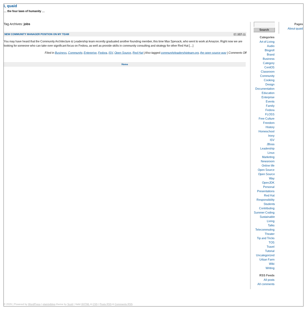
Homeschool (266, 131)
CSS (95, 304)
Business (61, 52)
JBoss (270, 144)
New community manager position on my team (36, 34)
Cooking (269, 80)
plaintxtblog (49, 304)
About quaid (295, 28)
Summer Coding (264, 212)
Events (270, 101)
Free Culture (266, 118)
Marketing (268, 157)
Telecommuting (264, 229)
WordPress (34, 304)
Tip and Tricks (265, 238)
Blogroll (269, 50)
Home (125, 64)
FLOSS (269, 114)
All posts (269, 279)
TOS (271, 242)
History (270, 127)
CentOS (269, 67)
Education (268, 92)
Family (270, 105)
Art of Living (267, 41)
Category (268, 63)
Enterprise (90, 52)
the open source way (213, 52)
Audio (270, 46)
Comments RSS (124, 304)
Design (269, 84)
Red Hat (138, 52)
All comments (265, 284)
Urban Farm (266, 259)
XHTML (85, 304)
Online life (268, 165)
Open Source (122, 52)
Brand (270, 54)
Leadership (267, 148)
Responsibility (265, 199)
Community (75, 52)
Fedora (102, 52)
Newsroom (267, 161)
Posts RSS (106, 304)
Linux (271, 152)
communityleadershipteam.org (180, 52)
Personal (268, 186)
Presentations (265, 191)
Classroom (267, 71)
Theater (269, 233)
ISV (111, 52)
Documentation (264, 88)
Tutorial (269, 251)
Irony (271, 135)
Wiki (271, 263)
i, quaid (10, 6)
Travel (270, 246)
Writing (270, 268)
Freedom (268, 122)
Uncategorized (265, 255)
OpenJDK (268, 182)
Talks (271, 225)
